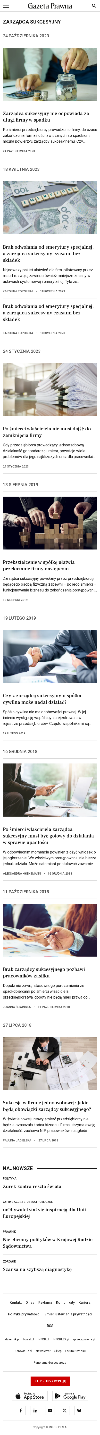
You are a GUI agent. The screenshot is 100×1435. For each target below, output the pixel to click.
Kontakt (16, 1302)
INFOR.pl (43, 1339)
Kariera (85, 1302)
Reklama (45, 1302)
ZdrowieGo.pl (23, 1351)
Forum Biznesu (75, 1351)
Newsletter (43, 1351)
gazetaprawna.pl (84, 1339)
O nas (29, 1302)
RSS (50, 1326)
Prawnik (9, 1231)
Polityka (10, 1178)
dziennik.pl (12, 1339)
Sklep (57, 1351)
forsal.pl (28, 1339)
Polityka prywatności (24, 1314)
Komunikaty (65, 1302)
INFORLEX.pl (61, 1339)
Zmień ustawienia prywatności (68, 1314)
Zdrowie (9, 1261)
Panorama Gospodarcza (50, 1362)
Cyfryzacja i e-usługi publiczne (28, 1202)
